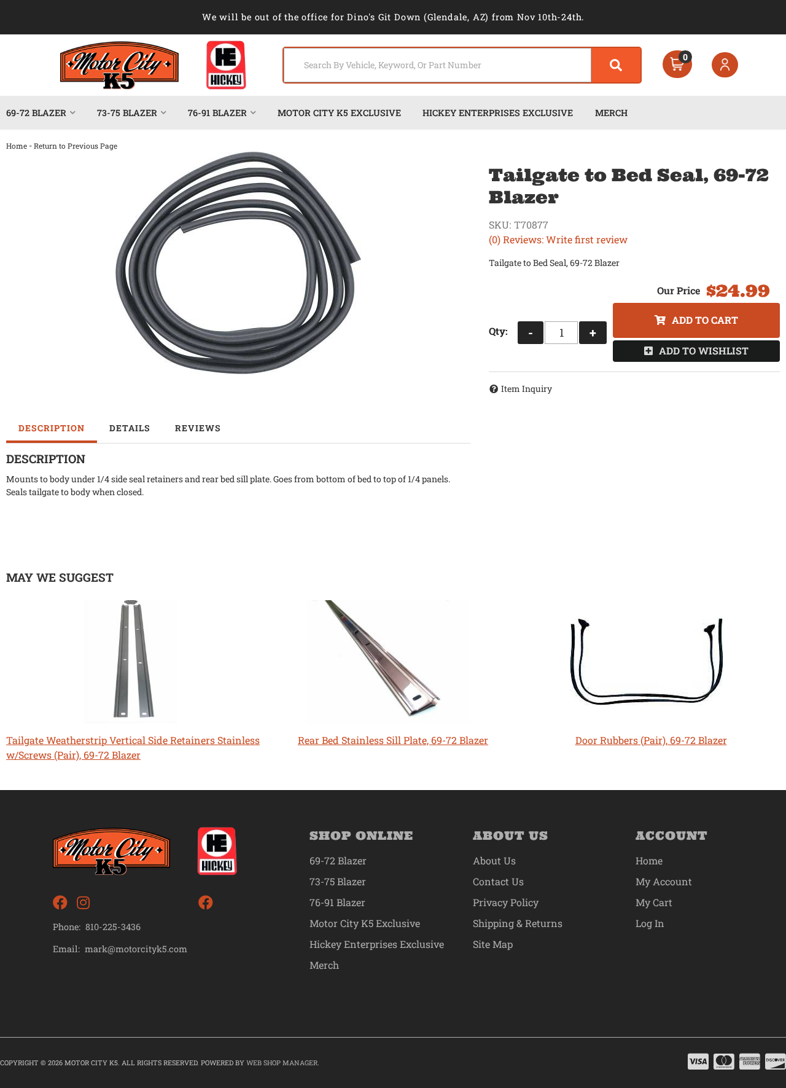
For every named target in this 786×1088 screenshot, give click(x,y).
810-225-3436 (113, 927)
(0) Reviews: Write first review (558, 239)
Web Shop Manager (281, 1062)
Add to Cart (705, 319)
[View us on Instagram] (83, 902)
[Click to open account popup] (725, 65)
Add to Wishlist (704, 350)
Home (16, 146)
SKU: (500, 224)
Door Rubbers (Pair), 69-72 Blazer (651, 740)
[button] (462, 65)
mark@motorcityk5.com (136, 949)
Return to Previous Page (75, 146)
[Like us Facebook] (60, 902)
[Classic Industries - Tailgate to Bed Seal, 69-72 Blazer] (238, 263)
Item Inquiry (526, 388)
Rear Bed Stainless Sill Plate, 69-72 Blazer (393, 740)
